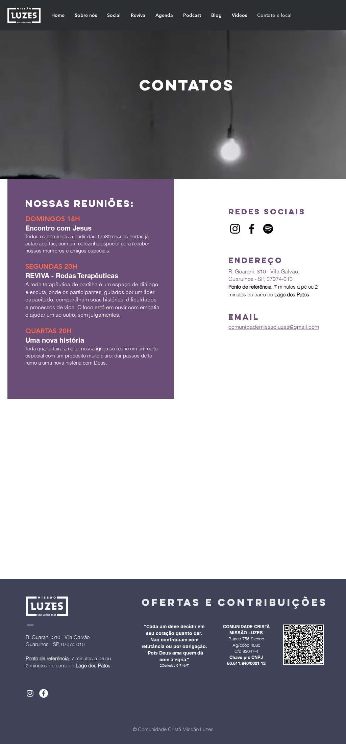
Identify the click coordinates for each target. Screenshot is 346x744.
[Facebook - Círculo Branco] (43, 693)
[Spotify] (268, 228)
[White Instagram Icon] (30, 693)
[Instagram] (235, 228)
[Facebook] (251, 228)
